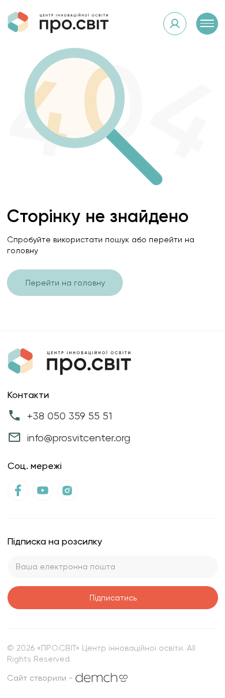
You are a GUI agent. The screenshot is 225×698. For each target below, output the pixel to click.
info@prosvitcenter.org (78, 437)
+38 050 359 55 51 (69, 416)
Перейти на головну (65, 282)
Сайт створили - (40, 677)
